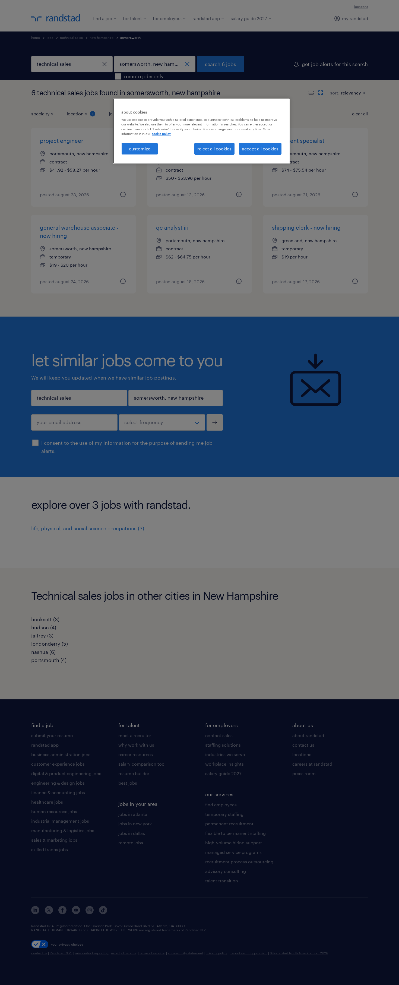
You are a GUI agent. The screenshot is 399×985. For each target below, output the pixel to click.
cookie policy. (161, 133)
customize (139, 148)
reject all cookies (214, 148)
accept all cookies (260, 148)
